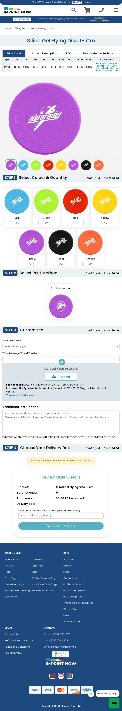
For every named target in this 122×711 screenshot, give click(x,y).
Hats (7, 571)
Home (7, 28)
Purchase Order (72, 584)
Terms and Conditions (17, 646)
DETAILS (86, 2)
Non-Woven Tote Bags (18, 590)
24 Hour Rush (70, 609)
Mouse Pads (12, 559)
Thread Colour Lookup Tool (78, 602)
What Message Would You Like (19, 353)
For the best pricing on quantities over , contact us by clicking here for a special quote (106, 67)
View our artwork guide (20, 395)
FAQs (66, 571)
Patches (9, 565)
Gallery (67, 565)
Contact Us (70, 578)
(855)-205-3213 (61, 634)
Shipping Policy (13, 653)
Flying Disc (21, 28)
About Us (68, 559)
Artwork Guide (71, 621)
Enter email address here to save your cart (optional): (49, 510)
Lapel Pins (37, 565)
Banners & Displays (43, 590)
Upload (63, 377)
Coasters (37, 559)
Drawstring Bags (14, 584)
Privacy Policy (12, 634)
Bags (35, 571)
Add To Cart (63, 526)
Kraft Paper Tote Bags (44, 584)
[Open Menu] (115, 10)
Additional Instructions (20, 407)
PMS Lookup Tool (72, 596)
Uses (66, 615)
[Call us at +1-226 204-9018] (101, 11)
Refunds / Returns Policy (19, 640)
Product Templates (74, 590)
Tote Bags (11, 578)
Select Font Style (11, 340)
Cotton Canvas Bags (44, 578)
